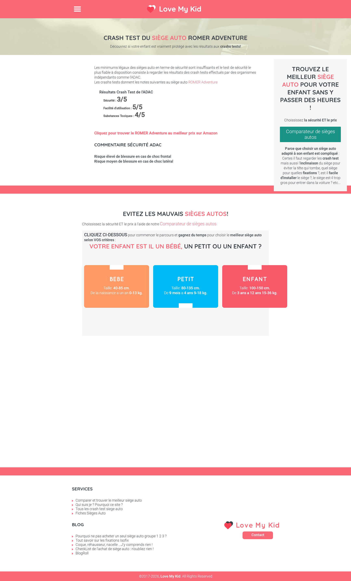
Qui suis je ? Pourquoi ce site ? (99, 504)
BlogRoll (82, 553)
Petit (185, 286)
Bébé (116, 286)
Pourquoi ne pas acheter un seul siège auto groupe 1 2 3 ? (121, 536)
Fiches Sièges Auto (91, 513)
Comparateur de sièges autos (310, 134)
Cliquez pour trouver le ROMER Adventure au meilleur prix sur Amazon (156, 133)
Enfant (254, 286)
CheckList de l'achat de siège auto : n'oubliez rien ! (115, 549)
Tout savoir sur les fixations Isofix (102, 540)
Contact (257, 535)
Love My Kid (180, 8)
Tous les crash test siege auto (99, 509)
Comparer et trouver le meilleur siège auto (109, 500)
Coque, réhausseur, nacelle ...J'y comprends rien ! (114, 544)
